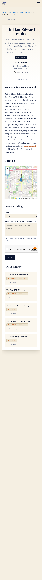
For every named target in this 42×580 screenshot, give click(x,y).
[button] (21, 180)
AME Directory (13, 12)
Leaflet (18, 198)
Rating (7, 212)
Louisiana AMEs (30, 146)
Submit (9, 257)
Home (4, 12)
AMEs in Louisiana (26, 12)
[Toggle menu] (38, 3)
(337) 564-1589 (21, 72)
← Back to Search (12, 20)
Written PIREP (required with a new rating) (20, 231)
